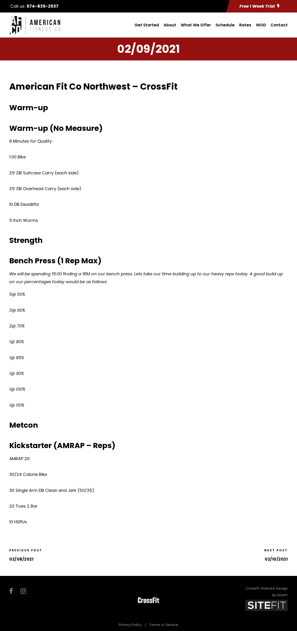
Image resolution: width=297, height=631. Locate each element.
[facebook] (11, 591)
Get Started (147, 25)
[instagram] (23, 591)
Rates (245, 25)
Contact (279, 25)
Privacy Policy (130, 624)
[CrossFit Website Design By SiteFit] (266, 605)
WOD (261, 25)
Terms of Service (163, 624)
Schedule (225, 25)
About (170, 25)
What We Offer (196, 25)
